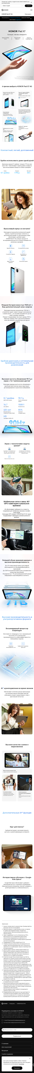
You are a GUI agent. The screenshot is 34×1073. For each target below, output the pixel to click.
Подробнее (18, 19)
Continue (28, 5)
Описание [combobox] (28, 14)
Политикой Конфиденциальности (16, 1020)
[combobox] (7, 14)
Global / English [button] (6, 5)
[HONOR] (5, 1003)
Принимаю (17, 1068)
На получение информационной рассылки (14, 1022)
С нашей (14, 1020)
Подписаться (17, 1036)
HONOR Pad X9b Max (15, 17)
